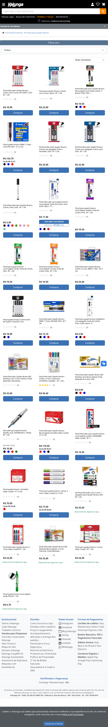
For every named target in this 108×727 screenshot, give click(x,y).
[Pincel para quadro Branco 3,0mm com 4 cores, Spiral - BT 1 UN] (54, 76)
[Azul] (80, 107)
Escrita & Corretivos (15, 32)
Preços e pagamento (41, 630)
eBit (67, 682)
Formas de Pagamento (90, 619)
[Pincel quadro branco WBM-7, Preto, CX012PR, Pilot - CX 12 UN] (18, 131)
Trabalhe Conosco (11, 630)
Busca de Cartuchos (25, 16)
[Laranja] (28, 225)
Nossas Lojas (8, 16)
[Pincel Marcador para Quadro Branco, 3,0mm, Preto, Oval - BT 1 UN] (18, 189)
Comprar (18, 112)
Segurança (36, 646)
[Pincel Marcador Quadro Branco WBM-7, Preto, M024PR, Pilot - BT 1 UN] (54, 306)
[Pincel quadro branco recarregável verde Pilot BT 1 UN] (18, 581)
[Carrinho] (103, 4)
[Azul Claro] (4, 229)
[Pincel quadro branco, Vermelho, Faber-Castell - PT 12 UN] (18, 476)
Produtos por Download (43, 653)
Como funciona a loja (41, 623)
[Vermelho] (84, 107)
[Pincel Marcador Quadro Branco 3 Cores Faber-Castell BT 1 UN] (18, 534)
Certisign (44, 682)
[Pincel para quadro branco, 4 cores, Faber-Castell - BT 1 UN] (90, 534)
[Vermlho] (80, 393)
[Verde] (16, 225)
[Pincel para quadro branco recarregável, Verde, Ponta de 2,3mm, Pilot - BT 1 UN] (18, 254)
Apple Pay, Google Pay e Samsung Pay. (90, 658)
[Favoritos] (98, 4)
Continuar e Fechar (54, 723)
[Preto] (76, 107)
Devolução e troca (40, 643)
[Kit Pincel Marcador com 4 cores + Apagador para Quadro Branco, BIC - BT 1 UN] (90, 476)
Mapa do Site (9, 646)
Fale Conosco (9, 643)
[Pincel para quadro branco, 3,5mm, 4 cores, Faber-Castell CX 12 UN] (54, 476)
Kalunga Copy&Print (12, 653)
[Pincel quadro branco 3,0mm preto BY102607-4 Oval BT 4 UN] (18, 306)
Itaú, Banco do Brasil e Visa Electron (89, 646)
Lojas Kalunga (9, 626)
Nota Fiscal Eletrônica (41, 650)
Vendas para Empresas (14, 633)
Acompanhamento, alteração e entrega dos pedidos (43, 637)
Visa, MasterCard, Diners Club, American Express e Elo (91, 627)
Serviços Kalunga (11, 650)
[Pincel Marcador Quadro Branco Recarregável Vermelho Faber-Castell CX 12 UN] (54, 417)
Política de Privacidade (42, 657)
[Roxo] (24, 225)
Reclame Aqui (57, 682)
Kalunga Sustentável (12, 657)
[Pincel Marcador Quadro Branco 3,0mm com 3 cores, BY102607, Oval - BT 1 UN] (18, 76)
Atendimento (62, 16)
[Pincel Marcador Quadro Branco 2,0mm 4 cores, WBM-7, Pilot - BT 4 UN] (90, 254)
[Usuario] (92, 4)
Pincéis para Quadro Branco (37, 32)
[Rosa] (20, 225)
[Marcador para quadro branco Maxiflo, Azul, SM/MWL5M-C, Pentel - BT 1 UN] (18, 417)
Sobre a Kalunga (10, 623)
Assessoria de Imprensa (14, 660)
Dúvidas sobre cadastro (43, 626)
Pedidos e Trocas (45, 16)
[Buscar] (103, 11)
